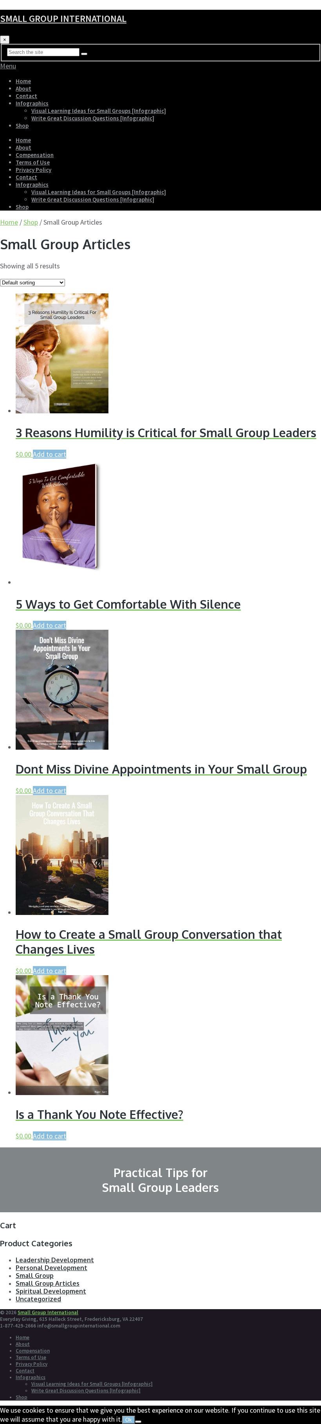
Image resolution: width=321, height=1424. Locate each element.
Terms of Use (33, 162)
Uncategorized (38, 1299)
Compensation (35, 155)
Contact (26, 96)
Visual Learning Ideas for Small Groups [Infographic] (98, 110)
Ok (128, 1420)
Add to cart (49, 454)
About (23, 88)
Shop (22, 125)
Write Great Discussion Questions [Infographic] (92, 118)
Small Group (35, 1275)
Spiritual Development (51, 1291)
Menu (8, 65)
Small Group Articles (47, 1283)
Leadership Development (55, 1260)
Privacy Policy (33, 169)
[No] (138, 1421)
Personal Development (51, 1268)
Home (23, 81)
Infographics (32, 103)
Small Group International (63, 19)
